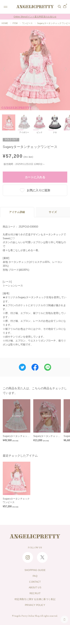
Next (65, 69)
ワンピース (27, 23)
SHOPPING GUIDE (35, 570)
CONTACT (35, 582)
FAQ (35, 576)
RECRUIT (35, 593)
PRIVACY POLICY (35, 605)
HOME (5, 23)
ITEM (15, 23)
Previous (5, 69)
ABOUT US (35, 587)
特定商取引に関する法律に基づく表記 (35, 599)
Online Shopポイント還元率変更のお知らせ (35, 14)
